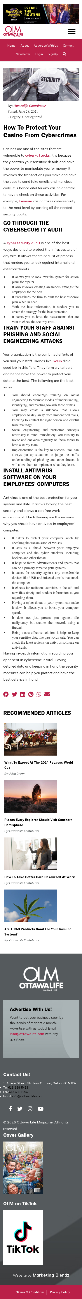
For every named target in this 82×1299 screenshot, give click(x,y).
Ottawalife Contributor (30, 105)
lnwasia (25, 201)
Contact (68, 45)
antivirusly (19, 647)
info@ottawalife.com (27, 1034)
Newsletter (23, 54)
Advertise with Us (46, 45)
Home (11, 45)
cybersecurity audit (23, 243)
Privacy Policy (60, 1292)
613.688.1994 (18, 1092)
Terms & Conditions (30, 1292)
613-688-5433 (18, 1087)
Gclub (57, 361)
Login (39, 54)
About (25, 45)
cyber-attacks (37, 155)
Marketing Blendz (51, 1275)
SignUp (53, 54)
